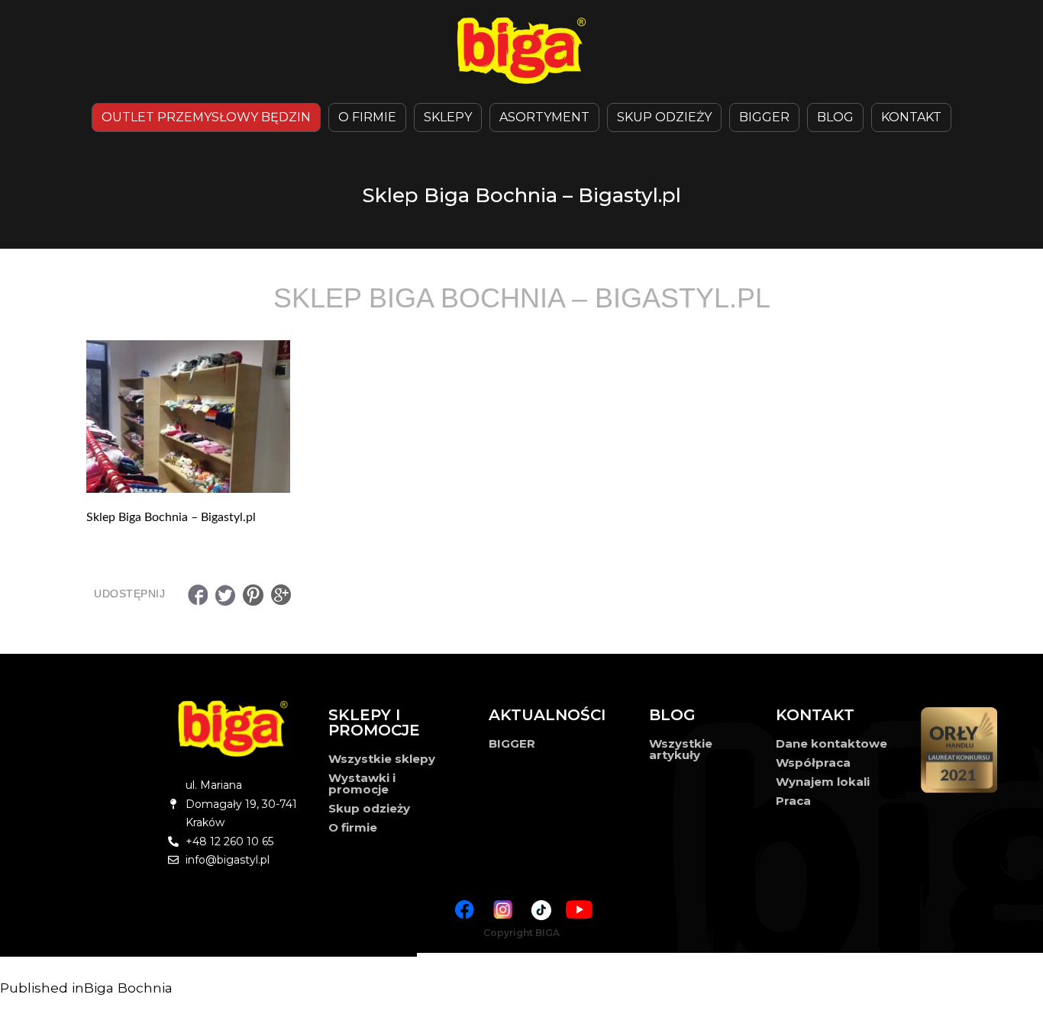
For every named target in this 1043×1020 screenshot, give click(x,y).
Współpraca (813, 762)
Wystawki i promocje (362, 783)
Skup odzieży (664, 117)
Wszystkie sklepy (381, 758)
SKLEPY (448, 117)
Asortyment (544, 117)
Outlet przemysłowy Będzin (206, 117)
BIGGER (764, 117)
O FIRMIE (367, 117)
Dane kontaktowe (831, 743)
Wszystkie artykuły (680, 749)
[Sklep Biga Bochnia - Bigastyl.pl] (521, 416)
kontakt (911, 117)
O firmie (352, 827)
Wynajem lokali (823, 781)
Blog (835, 117)
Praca (793, 800)
